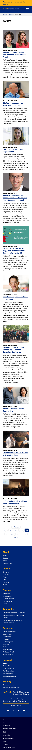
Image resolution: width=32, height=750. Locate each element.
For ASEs (6, 644)
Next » (16, 537)
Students (6, 582)
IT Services (6, 647)
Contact (5, 604)
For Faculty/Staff (8, 652)
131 (21, 530)
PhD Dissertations (8, 671)
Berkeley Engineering (9, 728)
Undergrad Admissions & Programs (14, 612)
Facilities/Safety (8, 649)
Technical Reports (8, 668)
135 (18, 534)
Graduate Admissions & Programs (13, 615)
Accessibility (6, 735)
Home (5, 14)
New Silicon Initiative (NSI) (11, 687)
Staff (4, 580)
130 (16, 530)
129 (11, 530)
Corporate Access (9, 685)
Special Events (7, 563)
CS (4, 722)
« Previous (17, 527)
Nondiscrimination (8, 738)
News (11, 14)
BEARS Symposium (9, 676)
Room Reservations (9, 632)
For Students (7, 637)
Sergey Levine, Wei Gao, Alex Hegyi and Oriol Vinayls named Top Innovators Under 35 (14, 250)
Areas (5, 663)
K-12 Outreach (7, 596)
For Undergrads (8, 642)
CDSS (4, 732)
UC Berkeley (6, 725)
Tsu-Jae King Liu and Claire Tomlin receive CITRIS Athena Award (14, 54)
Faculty (5, 577)
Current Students (8, 623)
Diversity (5, 558)
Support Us (6, 593)
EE (3, 719)
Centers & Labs (8, 666)
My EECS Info (7, 634)
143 (25, 534)
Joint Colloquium (8, 673)
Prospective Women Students (12, 620)
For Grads (6, 639)
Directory (6, 572)
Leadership (6, 574)
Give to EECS (16, 705)
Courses (5, 618)
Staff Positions (7, 601)
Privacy (5, 741)
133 (7, 534)
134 (12, 534)
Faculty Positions (8, 599)
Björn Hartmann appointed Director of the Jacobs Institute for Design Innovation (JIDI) (15, 198)
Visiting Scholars (8, 654)
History (5, 555)
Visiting (5, 561)
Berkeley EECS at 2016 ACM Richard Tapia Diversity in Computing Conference (13, 349)
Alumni (5, 585)
